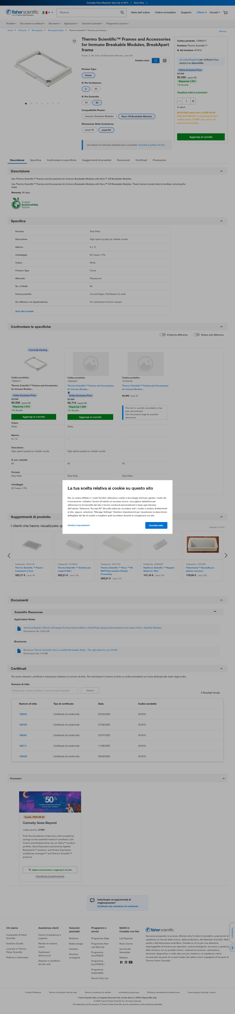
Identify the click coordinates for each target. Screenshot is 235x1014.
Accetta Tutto (156, 525)
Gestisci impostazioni (79, 525)
